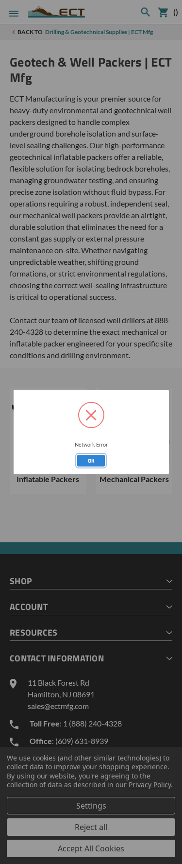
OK (91, 461)
